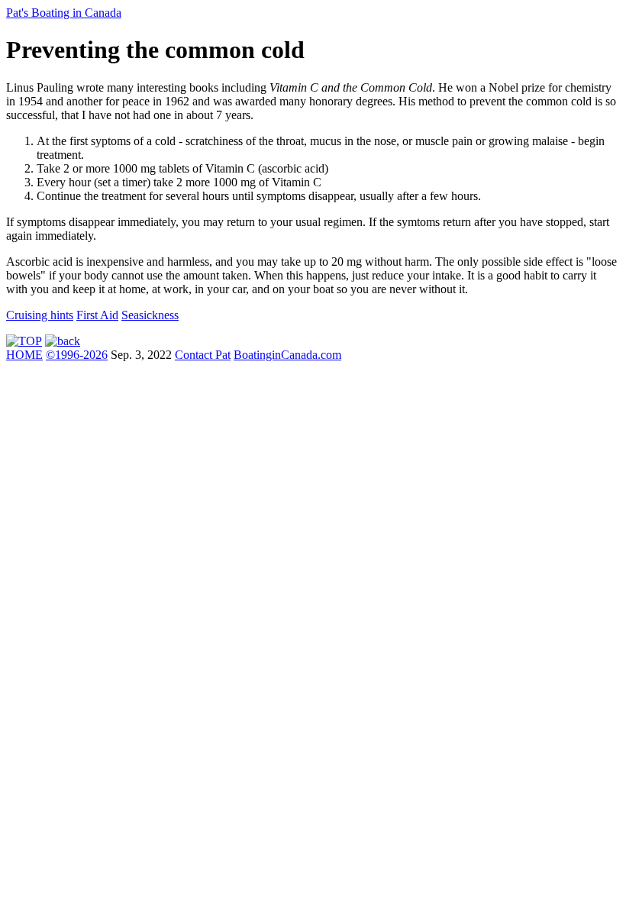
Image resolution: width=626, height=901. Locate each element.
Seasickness (150, 314)
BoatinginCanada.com (287, 354)
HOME (24, 354)
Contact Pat (203, 354)
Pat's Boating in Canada (63, 12)
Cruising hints (39, 314)
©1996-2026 (77, 354)
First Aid (97, 314)
